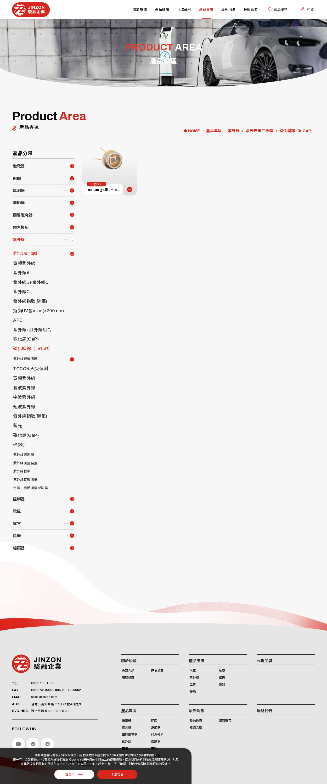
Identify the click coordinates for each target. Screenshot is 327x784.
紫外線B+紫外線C (31, 282)
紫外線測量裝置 (25, 463)
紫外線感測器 (23, 455)
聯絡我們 (250, 9)
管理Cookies (74, 774)
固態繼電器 (23, 215)
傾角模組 (21, 227)
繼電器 (19, 166)
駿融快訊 (196, 720)
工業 (193, 684)
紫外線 (234, 131)
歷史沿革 (157, 670)
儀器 (17, 536)
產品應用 (162, 9)
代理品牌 (184, 9)
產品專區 (206, 9)
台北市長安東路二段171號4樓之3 (56, 704)
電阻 (17, 511)
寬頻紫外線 (24, 263)
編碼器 (19, 548)
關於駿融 (140, 9)
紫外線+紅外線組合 (32, 329)
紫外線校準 (22, 471)
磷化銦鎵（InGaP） (297, 131)
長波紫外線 (24, 388)
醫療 (193, 691)
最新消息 (228, 9)
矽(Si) (19, 444)
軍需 (222, 677)
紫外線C (21, 291)
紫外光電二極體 (259, 131)
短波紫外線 (24, 406)
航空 (222, 670)
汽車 (193, 670)
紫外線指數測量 (25, 480)
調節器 (19, 203)
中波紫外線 (24, 397)
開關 (17, 178)
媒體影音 (225, 720)
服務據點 (128, 677)
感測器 (19, 191)
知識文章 (196, 727)
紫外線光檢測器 (25, 359)
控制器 (19, 499)
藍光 (17, 425)
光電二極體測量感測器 (30, 488)
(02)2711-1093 (42, 683)
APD (18, 320)
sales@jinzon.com (44, 697)
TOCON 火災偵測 (30, 368)
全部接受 (117, 774)
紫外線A (21, 272)
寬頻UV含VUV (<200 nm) (38, 310)
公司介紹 (128, 670)
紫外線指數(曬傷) (30, 301)
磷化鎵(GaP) (26, 339)
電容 (17, 523)
